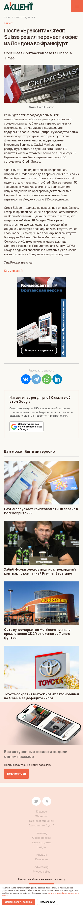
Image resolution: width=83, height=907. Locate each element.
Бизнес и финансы (41, 820)
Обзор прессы (41, 837)
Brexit (8, 23)
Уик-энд (41, 833)
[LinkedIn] (57, 379)
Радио (41, 847)
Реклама (41, 854)
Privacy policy (41, 871)
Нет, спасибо (47, 902)
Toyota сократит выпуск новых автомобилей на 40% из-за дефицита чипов (41, 696)
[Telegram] (36, 379)
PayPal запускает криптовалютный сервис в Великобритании (41, 511)
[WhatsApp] (47, 379)
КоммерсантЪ (13, 270)
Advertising (41, 867)
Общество (41, 816)
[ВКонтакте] (26, 379)
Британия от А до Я (41, 825)
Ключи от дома (41, 842)
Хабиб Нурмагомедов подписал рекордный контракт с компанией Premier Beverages (40, 571)
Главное (41, 811)
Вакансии (41, 859)
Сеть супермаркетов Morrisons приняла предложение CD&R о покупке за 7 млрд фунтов (37, 633)
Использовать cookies (18, 902)
